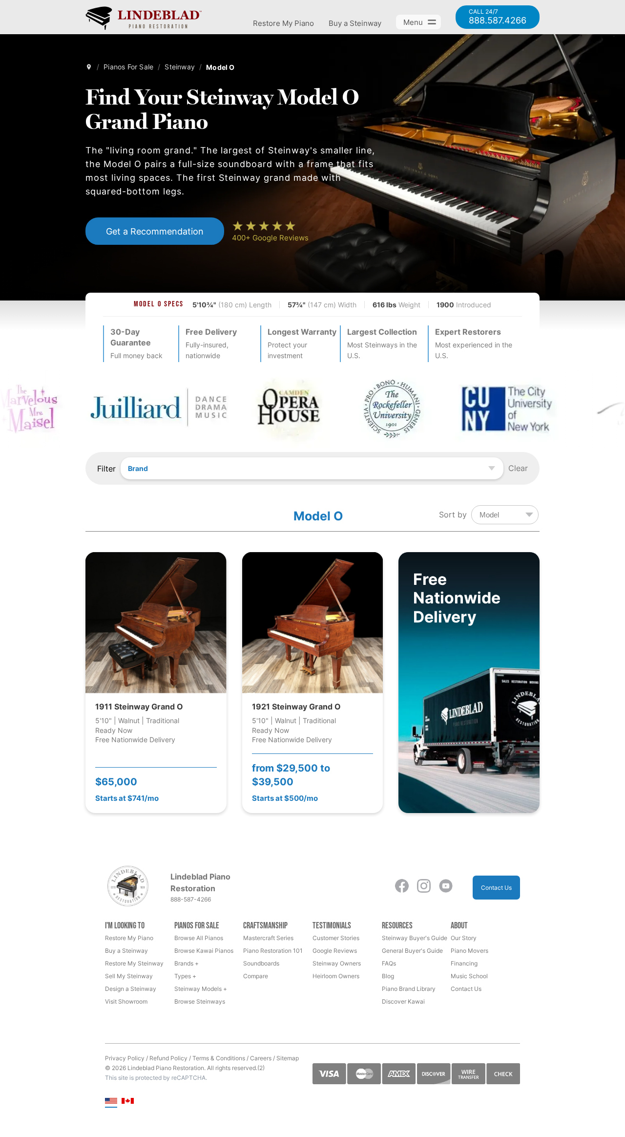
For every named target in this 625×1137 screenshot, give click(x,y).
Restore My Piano (283, 23)
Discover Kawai (403, 1001)
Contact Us (496, 887)
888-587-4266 (190, 899)
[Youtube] (445, 888)
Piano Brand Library (409, 989)
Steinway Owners (336, 963)
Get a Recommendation (155, 231)
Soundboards (261, 963)
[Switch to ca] (128, 1101)
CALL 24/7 (497, 17)
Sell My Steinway (129, 976)
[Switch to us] (111, 1101)
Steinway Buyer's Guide (414, 938)
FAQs (389, 963)
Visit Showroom (126, 1001)
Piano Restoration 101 (273, 950)
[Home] (88, 67)
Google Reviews (334, 950)
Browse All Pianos (198, 938)
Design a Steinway (130, 989)
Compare (255, 976)
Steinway (180, 66)
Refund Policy (168, 1058)
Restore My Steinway (134, 963)
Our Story (464, 938)
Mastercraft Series (268, 938)
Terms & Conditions (218, 1058)
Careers (260, 1058)
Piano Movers (469, 950)
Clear (518, 468)
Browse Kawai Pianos (203, 950)
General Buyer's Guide (412, 950)
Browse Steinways (199, 1001)
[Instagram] (424, 888)
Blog (388, 976)
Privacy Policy (125, 1058)
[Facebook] (402, 888)
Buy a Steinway (355, 23)
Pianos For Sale (128, 66)
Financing (464, 963)
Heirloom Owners (335, 976)
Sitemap (287, 1058)
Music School (469, 976)
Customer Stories (335, 938)
